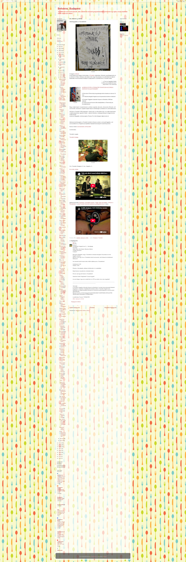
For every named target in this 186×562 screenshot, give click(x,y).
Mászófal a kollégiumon (63, 139)
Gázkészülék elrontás (62, 136)
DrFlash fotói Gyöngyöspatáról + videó (63, 248)
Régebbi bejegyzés (110, 307)
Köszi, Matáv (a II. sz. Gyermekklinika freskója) (63, 223)
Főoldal (92, 307)
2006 (60, 450)
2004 (60, 454)
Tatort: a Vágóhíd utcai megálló (62, 416)
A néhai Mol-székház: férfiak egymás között (62, 376)
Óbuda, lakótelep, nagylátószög (63, 127)
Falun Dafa (62, 301)
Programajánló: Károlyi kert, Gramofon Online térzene (63, 82)
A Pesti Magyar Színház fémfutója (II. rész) (62, 171)
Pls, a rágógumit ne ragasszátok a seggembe (63, 195)
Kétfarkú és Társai (62, 163)
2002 (60, 458)
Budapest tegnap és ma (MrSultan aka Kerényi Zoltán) (63, 144)
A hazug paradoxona (63, 243)
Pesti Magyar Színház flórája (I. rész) (63, 232)
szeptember (62, 64)
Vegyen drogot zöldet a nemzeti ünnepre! (62, 277)
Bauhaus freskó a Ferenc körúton (62, 350)
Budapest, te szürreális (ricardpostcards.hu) (63, 345)
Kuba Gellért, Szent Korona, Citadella (63, 239)
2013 (60, 50)
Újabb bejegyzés (74, 307)
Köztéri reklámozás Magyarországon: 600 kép (63, 291)
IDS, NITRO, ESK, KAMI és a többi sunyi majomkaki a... (63, 422)
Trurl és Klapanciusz (60, 41)
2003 (60, 456)
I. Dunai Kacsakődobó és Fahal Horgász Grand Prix (63, 178)
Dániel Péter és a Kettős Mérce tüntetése (63, 202)
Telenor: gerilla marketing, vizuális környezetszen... (63, 90)
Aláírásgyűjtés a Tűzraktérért (63, 315)
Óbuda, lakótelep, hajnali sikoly (62, 115)
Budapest (95, 237)
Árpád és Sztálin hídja (62, 110)
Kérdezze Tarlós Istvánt (62, 428)
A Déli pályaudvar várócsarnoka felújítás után (63, 434)
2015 (60, 46)
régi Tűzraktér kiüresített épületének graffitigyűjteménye (91, 204)
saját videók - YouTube (60, 542)
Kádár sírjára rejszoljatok (101, 202)
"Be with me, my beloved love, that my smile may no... (63, 399)
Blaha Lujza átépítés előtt (62, 189)
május (61, 74)
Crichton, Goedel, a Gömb (62, 257)
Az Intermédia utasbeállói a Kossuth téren (63, 333)
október (62, 62)
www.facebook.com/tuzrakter (84, 126)
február (61, 438)
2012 (60, 52)
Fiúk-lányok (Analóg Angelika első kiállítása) (62, 271)
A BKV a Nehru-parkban (62, 283)
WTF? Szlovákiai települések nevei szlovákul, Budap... (63, 209)
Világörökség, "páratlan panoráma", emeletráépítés (63, 105)
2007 (60, 448)
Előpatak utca (63, 235)
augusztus (62, 67)
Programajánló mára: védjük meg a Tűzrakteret (63, 152)
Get (120, 35)
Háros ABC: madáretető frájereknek (63, 132)
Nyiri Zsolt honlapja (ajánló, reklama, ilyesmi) (62, 158)
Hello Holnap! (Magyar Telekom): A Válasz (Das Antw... (63, 184)
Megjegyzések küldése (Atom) (82, 310)
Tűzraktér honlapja (73, 137)
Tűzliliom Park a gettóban (63, 286)
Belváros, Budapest (69, 8)
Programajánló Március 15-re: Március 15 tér (63, 264)
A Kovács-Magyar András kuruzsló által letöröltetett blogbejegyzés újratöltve (61, 524)
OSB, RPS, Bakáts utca (63, 355)
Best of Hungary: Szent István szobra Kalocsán (62, 368)
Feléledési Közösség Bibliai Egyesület (62, 327)
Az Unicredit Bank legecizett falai (62, 410)
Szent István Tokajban (62, 363)
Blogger (105, 556)
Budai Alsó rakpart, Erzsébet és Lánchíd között (63, 322)
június (61, 72)
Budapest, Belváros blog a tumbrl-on (60, 498)
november (62, 59)
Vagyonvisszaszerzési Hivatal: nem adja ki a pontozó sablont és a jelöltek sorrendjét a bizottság (61, 479)
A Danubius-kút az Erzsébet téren (62, 359)
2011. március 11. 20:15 (78, 298)
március (62, 77)
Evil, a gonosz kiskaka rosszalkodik (63, 405)
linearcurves (94, 556)
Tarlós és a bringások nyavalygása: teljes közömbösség (63, 385)
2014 (60, 48)
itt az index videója (73, 169)
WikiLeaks (59, 550)
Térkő (61, 380)
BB (73, 243)
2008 (60, 446)
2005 (60, 452)
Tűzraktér (92, 75)
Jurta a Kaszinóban (63, 166)
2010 (60, 443)
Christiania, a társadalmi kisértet (86, 202)
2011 (60, 54)
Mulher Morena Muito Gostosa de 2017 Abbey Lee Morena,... (61, 512)
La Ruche (76, 73)
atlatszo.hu (60, 475)
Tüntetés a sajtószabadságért (63, 252)
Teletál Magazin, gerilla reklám (62, 297)
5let (58, 509)
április (61, 76)
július (61, 70)
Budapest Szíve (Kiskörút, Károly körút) (62, 121)
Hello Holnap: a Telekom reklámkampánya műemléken (63, 216)
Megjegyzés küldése (76, 301)
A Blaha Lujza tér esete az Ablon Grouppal (63, 310)
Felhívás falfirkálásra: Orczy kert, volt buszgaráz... (63, 98)
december (62, 55)
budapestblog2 (61, 504)
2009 (60, 444)
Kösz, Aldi (62, 260)
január (61, 440)
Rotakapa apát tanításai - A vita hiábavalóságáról (60, 535)
